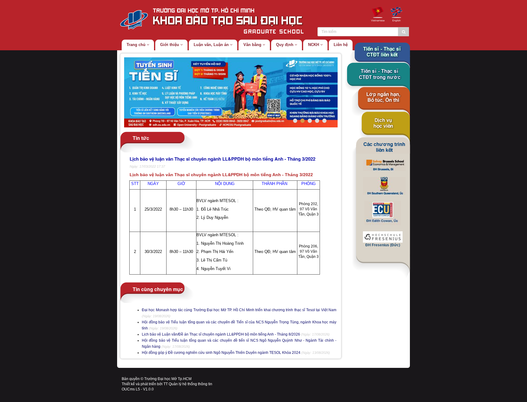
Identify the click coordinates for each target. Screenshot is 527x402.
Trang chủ (137, 44)
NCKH (314, 44)
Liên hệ (341, 44)
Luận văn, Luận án (212, 44)
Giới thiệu (170, 44)
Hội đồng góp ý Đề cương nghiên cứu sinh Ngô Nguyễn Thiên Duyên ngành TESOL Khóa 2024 (221, 352)
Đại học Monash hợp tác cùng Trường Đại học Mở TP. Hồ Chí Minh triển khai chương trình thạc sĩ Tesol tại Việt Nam (239, 310)
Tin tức (141, 137)
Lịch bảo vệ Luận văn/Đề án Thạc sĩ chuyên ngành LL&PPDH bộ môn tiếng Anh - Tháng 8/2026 (221, 334)
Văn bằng (253, 44)
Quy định (285, 44)
